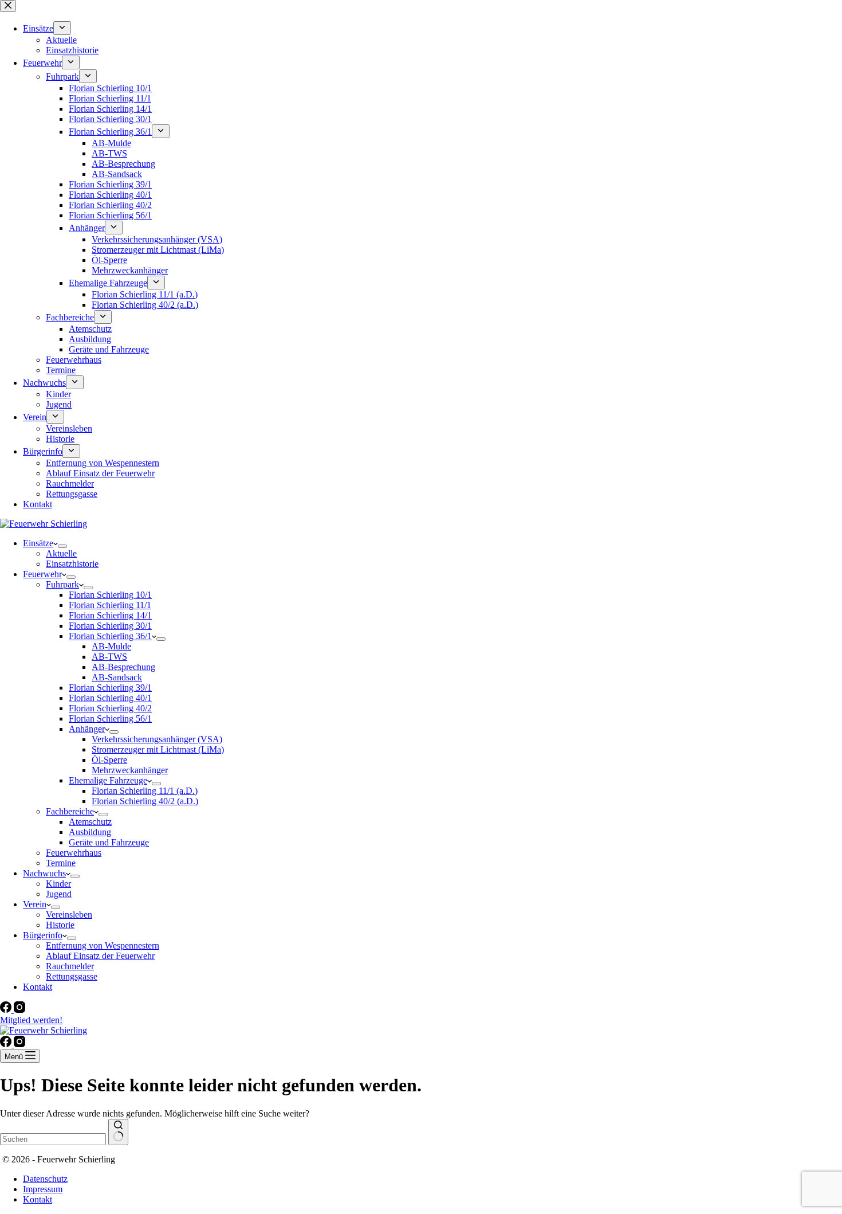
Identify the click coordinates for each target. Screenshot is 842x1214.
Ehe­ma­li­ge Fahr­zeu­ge (108, 780)
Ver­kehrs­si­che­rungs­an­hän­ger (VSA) (157, 739)
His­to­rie (60, 925)
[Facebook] (7, 1010)
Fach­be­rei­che (70, 811)
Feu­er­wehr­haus (73, 852)
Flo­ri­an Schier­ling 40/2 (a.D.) (145, 801)
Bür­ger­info (42, 935)
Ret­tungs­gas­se (71, 976)
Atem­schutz (90, 822)
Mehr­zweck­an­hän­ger (130, 770)
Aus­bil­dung (90, 832)
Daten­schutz (45, 1179)
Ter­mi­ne (61, 863)
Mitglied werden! (31, 1020)
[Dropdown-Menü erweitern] (62, 546)
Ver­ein (34, 904)
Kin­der (58, 883)
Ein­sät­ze (38, 543)
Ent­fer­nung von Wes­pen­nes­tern (102, 945)
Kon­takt (37, 987)
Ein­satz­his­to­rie (72, 564)
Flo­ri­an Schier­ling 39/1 (110, 687)
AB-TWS (109, 656)
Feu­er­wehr (42, 574)
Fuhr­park (62, 584)
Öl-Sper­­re (109, 760)
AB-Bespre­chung (123, 667)
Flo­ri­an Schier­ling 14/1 (110, 615)
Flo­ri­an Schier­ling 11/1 (110, 605)
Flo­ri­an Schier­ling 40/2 (110, 708)
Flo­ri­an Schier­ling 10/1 (110, 595)
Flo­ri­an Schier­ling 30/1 (110, 626)
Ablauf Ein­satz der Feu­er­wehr (100, 956)
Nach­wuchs (44, 873)
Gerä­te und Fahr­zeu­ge (109, 842)
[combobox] (53, 1139)
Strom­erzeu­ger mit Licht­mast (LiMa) (158, 749)
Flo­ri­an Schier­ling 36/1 (110, 636)
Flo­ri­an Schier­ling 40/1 (110, 698)
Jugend (59, 894)
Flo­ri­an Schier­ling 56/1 (110, 718)
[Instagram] (19, 1010)
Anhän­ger (87, 729)
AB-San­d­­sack (117, 677)
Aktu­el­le (61, 553)
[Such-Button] (118, 1132)
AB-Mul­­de (111, 646)
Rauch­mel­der (70, 966)
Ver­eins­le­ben (69, 914)
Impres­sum (42, 1189)
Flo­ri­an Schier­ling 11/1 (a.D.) (145, 791)
